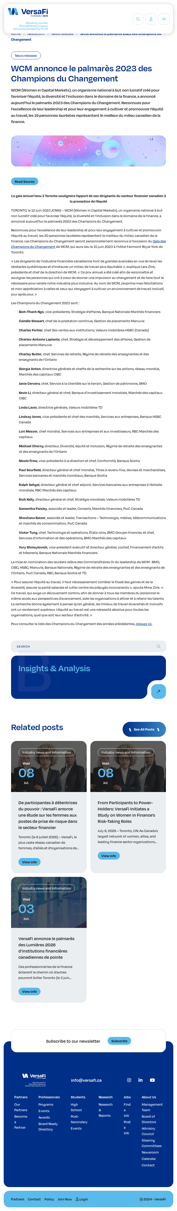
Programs (45, 1104)
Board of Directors (149, 1119)
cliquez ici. (144, 623)
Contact (148, 1165)
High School (76, 1107)
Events (43, 1110)
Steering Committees (152, 1143)
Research (106, 1097)
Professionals (49, 1097)
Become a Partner (20, 1122)
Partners (20, 1097)
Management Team (152, 1107)
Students (78, 1097)
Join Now (65, 1199)
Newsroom (150, 1152)
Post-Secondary (79, 1119)
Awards (44, 1117)
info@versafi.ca (86, 1080)
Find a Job (127, 1110)
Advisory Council (148, 1131)
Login (83, 1199)
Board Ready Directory (48, 1126)
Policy (49, 1199)
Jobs (127, 1097)
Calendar (149, 1158)
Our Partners (20, 1107)
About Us (149, 1097)
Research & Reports (106, 1110)
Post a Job (127, 1127)
